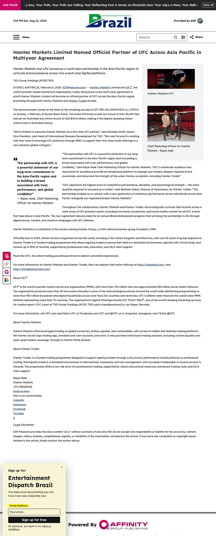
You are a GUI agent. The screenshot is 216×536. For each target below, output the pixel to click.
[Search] (175, 37)
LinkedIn (18, 400)
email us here (21, 391)
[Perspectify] (6, 264)
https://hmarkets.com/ (151, 264)
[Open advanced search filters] (183, 37)
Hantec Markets (100, 87)
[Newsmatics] (6, 280)
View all (208, 4)
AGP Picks (10, 5)
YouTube (18, 413)
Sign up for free (34, 520)
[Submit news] (6, 256)
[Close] (61, 467)
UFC (129, 87)
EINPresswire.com (74, 87)
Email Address (18, 505)
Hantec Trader (78, 100)
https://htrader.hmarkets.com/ (31, 269)
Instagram (19, 404)
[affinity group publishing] (6, 272)
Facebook (19, 409)
